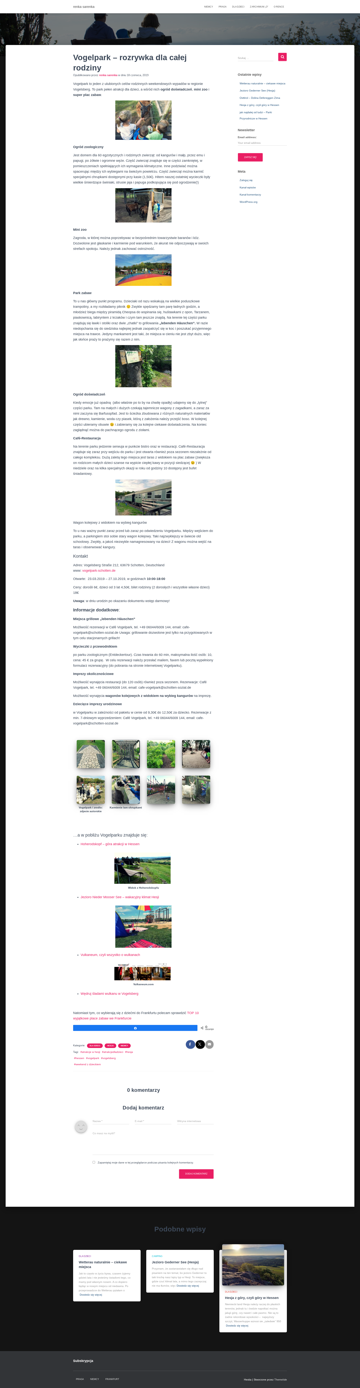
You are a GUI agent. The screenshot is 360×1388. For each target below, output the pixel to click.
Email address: (247, 137)
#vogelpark (92, 1058)
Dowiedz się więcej (91, 1294)
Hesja (110, 1046)
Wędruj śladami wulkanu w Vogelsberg (109, 993)
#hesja (129, 1051)
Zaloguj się (246, 180)
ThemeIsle (280, 1379)
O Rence (279, 6)
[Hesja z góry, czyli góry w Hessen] (253, 1264)
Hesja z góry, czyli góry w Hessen (259, 104)
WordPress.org (248, 201)
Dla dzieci (238, 6)
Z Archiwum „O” (259, 6)
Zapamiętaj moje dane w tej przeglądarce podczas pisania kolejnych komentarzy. (146, 1162)
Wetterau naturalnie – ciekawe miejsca (262, 83)
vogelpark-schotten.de (99, 570)
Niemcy (208, 6)
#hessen (79, 1058)
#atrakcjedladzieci (112, 1051)
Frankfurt (112, 1379)
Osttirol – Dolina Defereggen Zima (260, 97)
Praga (222, 6)
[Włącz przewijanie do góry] (352, 1380)
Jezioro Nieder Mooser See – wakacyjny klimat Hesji (120, 897)
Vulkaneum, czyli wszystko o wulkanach (110, 955)
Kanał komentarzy (250, 194)
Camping (157, 1256)
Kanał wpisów (248, 187)
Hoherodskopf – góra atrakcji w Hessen (110, 844)
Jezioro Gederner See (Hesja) (257, 90)
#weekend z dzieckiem (87, 1064)
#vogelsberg (108, 1058)
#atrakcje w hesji (90, 1051)
